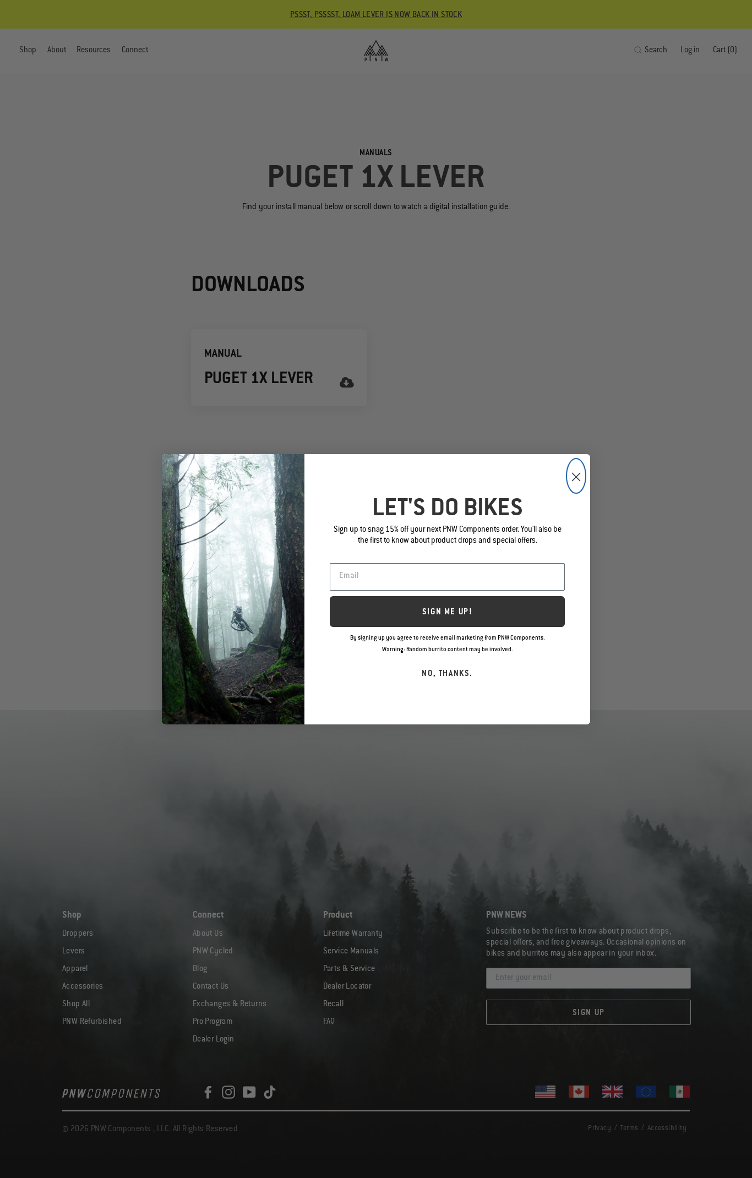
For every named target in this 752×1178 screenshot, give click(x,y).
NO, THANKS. (447, 674)
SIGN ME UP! (447, 612)
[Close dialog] (576, 476)
